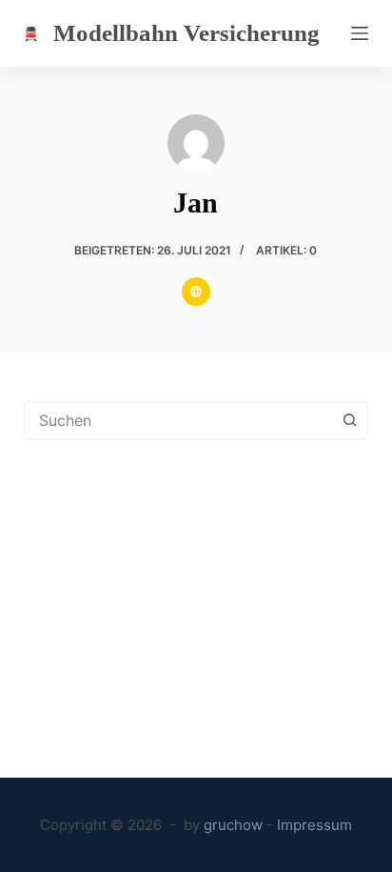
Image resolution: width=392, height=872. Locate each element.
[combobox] (178, 420)
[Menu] (359, 33)
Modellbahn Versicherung (186, 33)
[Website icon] (196, 291)
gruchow (233, 825)
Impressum (314, 825)
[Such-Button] (349, 420)
